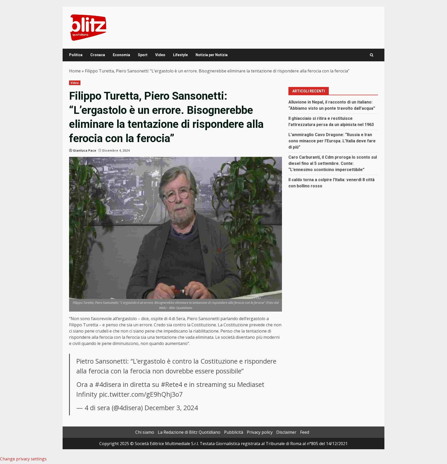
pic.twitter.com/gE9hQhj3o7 (141, 394)
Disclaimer (286, 432)
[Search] (371, 55)
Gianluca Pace (84, 150)
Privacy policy (260, 432)
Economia (121, 55)
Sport (142, 55)
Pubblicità (233, 432)
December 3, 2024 (171, 407)
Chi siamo (144, 432)
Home (75, 71)
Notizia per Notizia (212, 55)
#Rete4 (171, 384)
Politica (76, 55)
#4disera (108, 384)
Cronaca (97, 55)
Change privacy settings (23, 459)
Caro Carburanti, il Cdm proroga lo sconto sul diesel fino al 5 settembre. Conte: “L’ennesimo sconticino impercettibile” (332, 163)
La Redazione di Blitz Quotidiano (189, 432)
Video (160, 55)
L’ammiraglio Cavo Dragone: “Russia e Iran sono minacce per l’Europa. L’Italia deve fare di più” (332, 141)
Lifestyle (180, 55)
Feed (304, 432)
